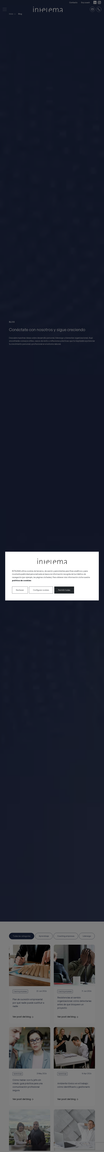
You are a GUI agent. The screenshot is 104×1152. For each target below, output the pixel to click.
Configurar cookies (41, 590)
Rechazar (20, 590)
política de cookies (21, 580)
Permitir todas (64, 590)
